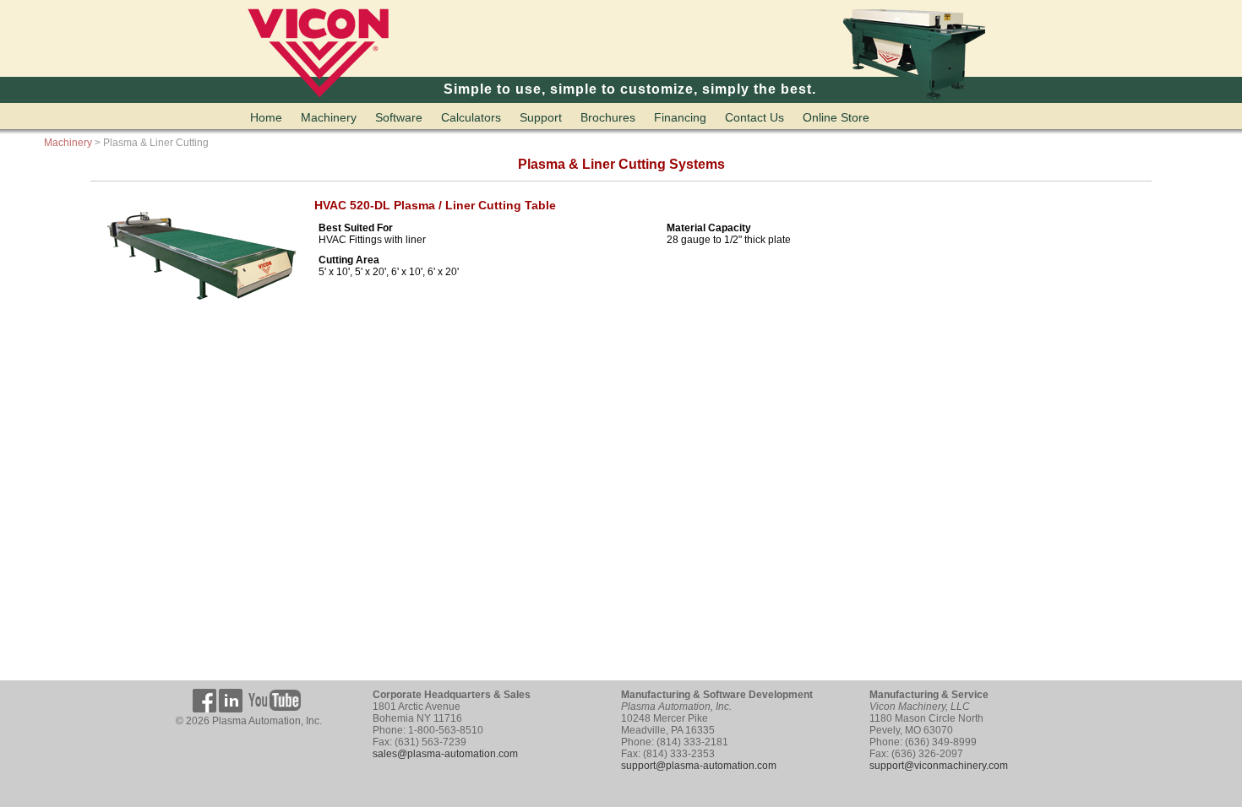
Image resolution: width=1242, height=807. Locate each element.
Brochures (607, 117)
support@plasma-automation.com (698, 766)
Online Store (836, 117)
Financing (680, 117)
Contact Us (754, 117)
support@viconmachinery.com (938, 766)
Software (398, 117)
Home (266, 117)
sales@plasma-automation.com (445, 754)
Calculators (471, 117)
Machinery (329, 117)
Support (541, 117)
